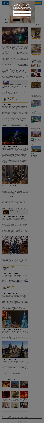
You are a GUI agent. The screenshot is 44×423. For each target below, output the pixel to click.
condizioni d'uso (21, 16)
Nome (14, 10)
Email (14, 13)
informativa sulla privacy (26, 16)
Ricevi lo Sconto (16, 20)
